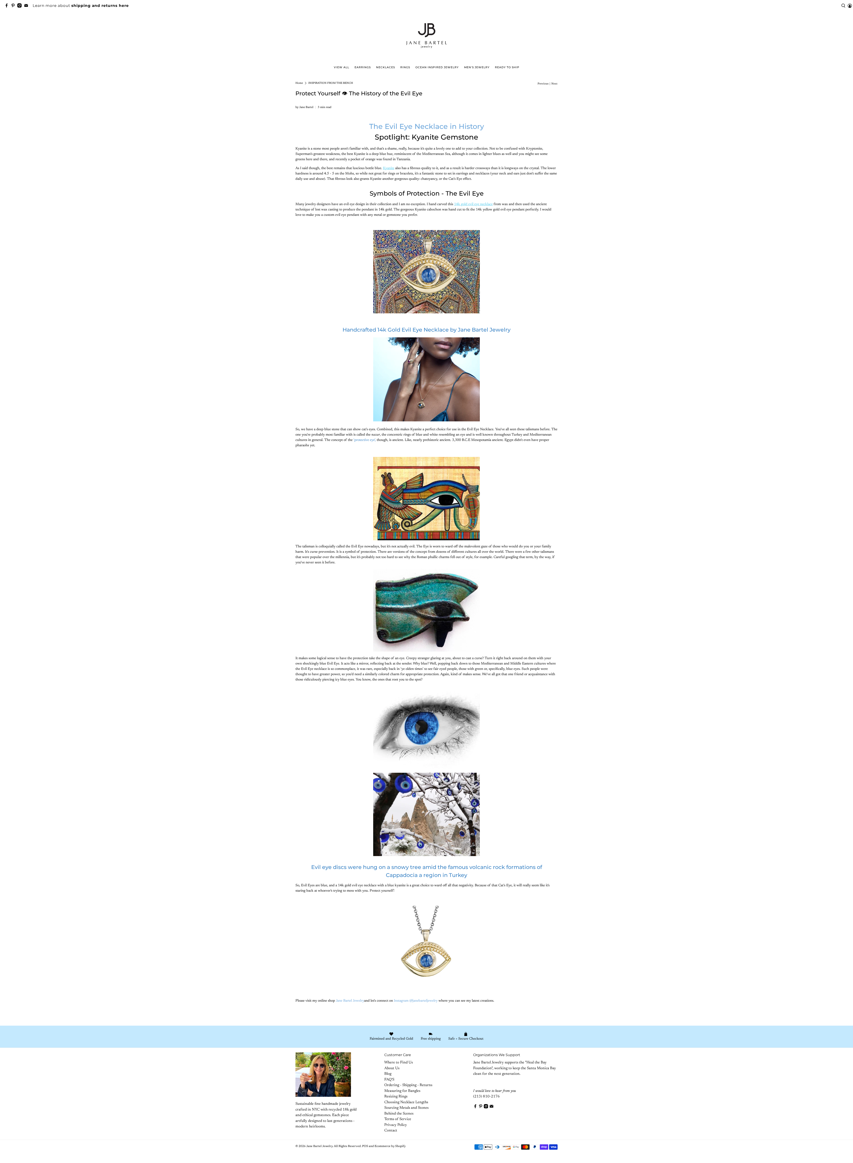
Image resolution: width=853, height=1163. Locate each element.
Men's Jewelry (477, 67)
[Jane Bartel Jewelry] (426, 38)
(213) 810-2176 (486, 1097)
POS (365, 1146)
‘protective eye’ (364, 440)
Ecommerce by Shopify (390, 1146)
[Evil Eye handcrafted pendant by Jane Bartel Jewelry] (426, 271)
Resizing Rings (395, 1097)
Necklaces (385, 67)
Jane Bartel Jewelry (350, 1001)
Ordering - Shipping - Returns (408, 1085)
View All (341, 67)
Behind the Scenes (398, 1114)
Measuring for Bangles (402, 1091)
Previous (543, 83)
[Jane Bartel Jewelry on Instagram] (20, 6)
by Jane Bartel (304, 107)
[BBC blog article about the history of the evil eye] (426, 498)
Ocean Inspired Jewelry (437, 67)
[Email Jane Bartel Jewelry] (27, 6)
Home (299, 83)
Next (554, 83)
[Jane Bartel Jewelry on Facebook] (7, 6)
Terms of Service (397, 1119)
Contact (390, 1131)
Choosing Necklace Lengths (406, 1102)
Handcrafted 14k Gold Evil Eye (426, 329)
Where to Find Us (398, 1063)
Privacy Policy (395, 1125)
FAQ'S (389, 1080)
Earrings (363, 67)
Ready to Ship (507, 67)
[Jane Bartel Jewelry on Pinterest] (14, 6)
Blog (387, 1074)
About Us (391, 1068)
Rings (405, 67)
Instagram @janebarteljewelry (416, 1001)
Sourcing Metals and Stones (406, 1108)
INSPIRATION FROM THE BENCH (330, 83)
